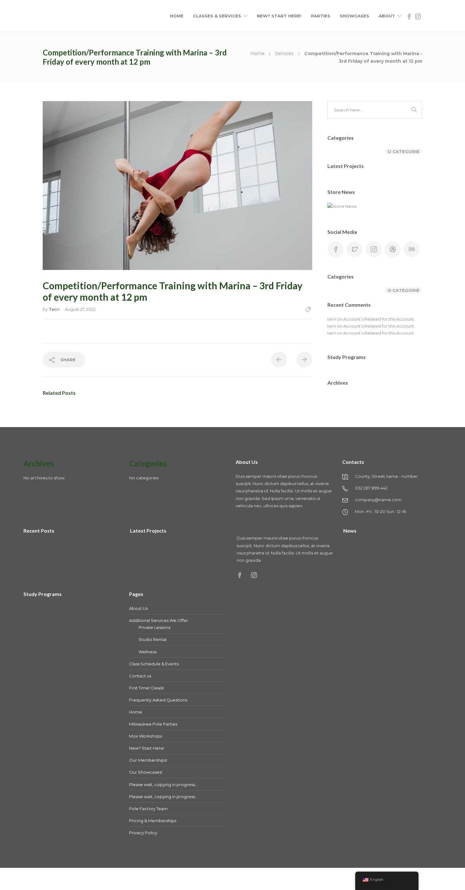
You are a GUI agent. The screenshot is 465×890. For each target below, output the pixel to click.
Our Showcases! (145, 772)
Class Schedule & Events (154, 663)
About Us (138, 608)
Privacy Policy (143, 832)
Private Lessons (154, 627)
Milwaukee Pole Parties (153, 724)
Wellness (148, 651)
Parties (320, 15)
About (387, 15)
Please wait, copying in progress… (163, 784)
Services (284, 53)
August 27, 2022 (80, 309)
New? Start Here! (279, 15)
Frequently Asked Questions (158, 699)
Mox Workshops (145, 736)
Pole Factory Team (148, 808)
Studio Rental (152, 639)
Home (176, 15)
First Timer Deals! (146, 687)
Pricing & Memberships (152, 820)
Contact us (140, 675)
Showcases (354, 15)
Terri (55, 309)
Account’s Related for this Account (378, 319)
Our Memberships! (148, 760)
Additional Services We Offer (158, 620)
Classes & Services (217, 15)
